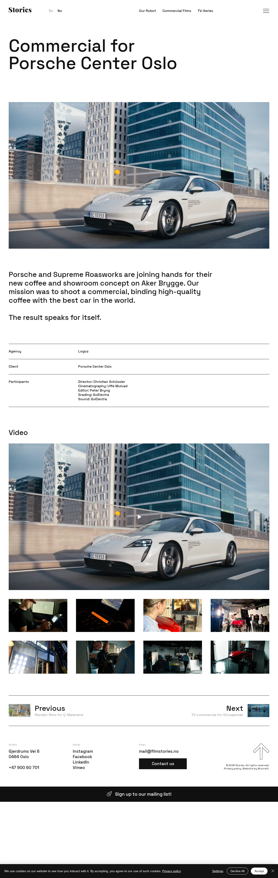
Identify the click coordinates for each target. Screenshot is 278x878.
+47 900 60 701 (24, 767)
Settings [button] (217, 871)
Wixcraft (263, 768)
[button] (266, 10)
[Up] (261, 751)
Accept (259, 871)
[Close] (272, 871)
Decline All (237, 871)
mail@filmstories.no (159, 751)
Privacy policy (232, 768)
